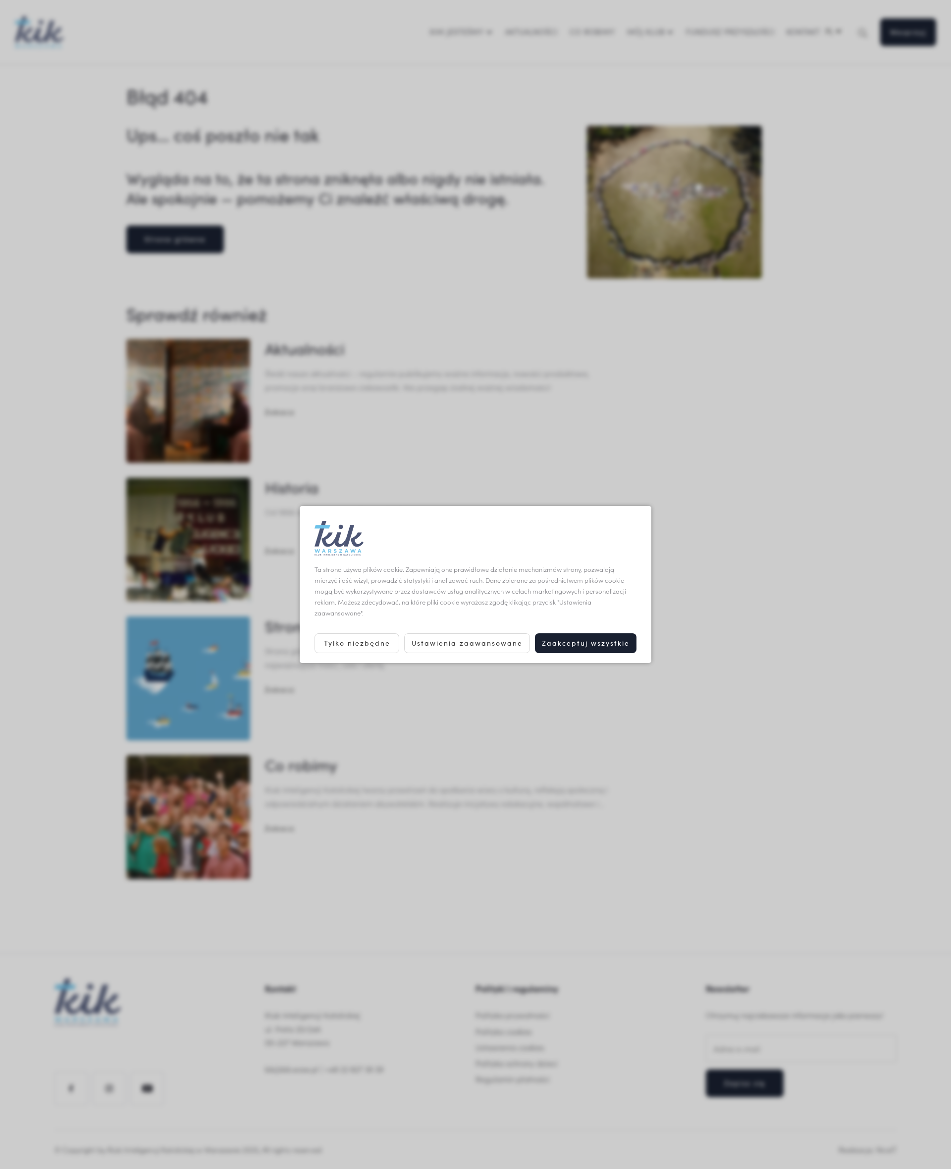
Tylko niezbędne (357, 643)
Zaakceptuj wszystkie (586, 643)
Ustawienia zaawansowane (467, 643)
